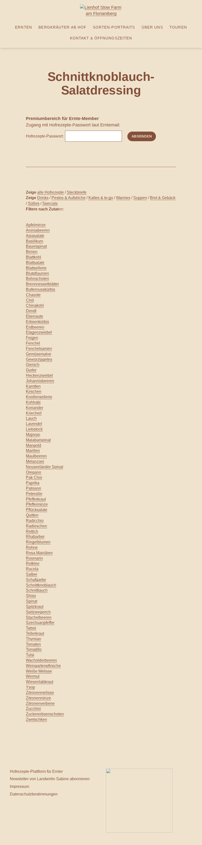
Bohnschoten (37, 278)
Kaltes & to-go (100, 197)
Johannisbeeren (40, 381)
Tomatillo (34, 649)
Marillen (33, 450)
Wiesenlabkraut (39, 682)
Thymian (33, 639)
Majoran (33, 434)
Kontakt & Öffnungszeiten (101, 38)
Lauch (31, 418)
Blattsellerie (36, 268)
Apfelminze (36, 225)
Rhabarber (35, 537)
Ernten (23, 27)
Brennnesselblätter (42, 284)
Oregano (33, 472)
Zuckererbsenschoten (45, 714)
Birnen (31, 252)
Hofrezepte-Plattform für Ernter (36, 771)
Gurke (31, 370)
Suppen (140, 197)
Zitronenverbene (40, 703)
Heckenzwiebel (39, 375)
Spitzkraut (34, 606)
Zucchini (33, 709)
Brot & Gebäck (162, 197)
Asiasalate (35, 236)
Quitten (32, 515)
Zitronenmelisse (40, 692)
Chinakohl (35, 305)
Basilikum (34, 241)
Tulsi (30, 655)
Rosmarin (34, 558)
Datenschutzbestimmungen (34, 794)
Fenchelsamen (39, 348)
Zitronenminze (38, 698)
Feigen (32, 338)
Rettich (32, 531)
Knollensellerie (39, 397)
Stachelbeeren (38, 617)
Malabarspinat (38, 440)
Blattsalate (35, 262)
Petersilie (34, 494)
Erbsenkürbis (37, 322)
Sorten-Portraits (114, 27)
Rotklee (32, 563)
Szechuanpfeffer (40, 623)
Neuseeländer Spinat (44, 467)
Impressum (19, 786)
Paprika (32, 483)
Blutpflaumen (37, 273)
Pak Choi (34, 477)
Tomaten (33, 644)
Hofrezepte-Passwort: (45, 136)
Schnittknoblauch (41, 585)
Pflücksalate (36, 510)
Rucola (32, 569)
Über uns (152, 27)
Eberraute (34, 316)
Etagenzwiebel (39, 332)
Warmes (123, 197)
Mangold (33, 445)
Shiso (31, 596)
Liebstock (34, 429)
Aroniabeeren (38, 230)
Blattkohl (33, 257)
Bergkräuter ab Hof (62, 27)
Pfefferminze (37, 504)
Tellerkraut (35, 633)
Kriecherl (34, 413)
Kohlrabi (33, 402)
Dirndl (31, 311)
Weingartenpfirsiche (43, 666)
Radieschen (36, 526)
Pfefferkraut (36, 499)
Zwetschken (36, 719)
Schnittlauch (37, 590)
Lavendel (34, 424)
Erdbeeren (35, 327)
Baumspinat (36, 246)
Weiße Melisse (39, 671)
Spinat (31, 601)
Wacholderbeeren (41, 660)
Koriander (34, 408)
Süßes (33, 203)
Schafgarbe (36, 580)
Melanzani (35, 461)
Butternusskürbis (40, 289)
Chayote (33, 295)
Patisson (33, 488)
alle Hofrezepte (50, 192)
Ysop (30, 687)
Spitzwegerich (38, 612)
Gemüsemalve (38, 354)
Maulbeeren (36, 456)
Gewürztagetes (39, 359)
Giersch (32, 364)
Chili (30, 300)
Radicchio (35, 520)
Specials (50, 203)
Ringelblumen (38, 542)
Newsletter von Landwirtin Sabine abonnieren (50, 778)
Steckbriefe (76, 192)
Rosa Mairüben (39, 553)
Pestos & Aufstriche (68, 197)
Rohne (32, 547)
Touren (178, 27)
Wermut (32, 676)
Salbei (31, 574)
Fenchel (33, 343)
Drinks (43, 197)
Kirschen (33, 391)
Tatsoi (31, 628)
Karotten (33, 386)
